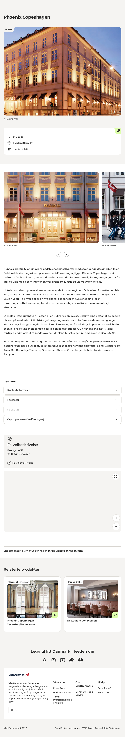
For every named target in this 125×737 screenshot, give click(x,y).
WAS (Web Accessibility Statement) (101, 728)
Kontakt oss (104, 692)
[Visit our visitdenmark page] (62, 660)
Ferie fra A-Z (104, 688)
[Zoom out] (116, 526)
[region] (62, 501)
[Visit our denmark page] (44, 660)
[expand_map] (115, 476)
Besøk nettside (21, 143)
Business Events (62, 692)
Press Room (59, 688)
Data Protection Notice (67, 728)
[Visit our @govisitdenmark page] (71, 660)
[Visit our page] (53, 660)
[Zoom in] (116, 518)
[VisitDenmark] (19, 674)
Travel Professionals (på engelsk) (62, 699)
